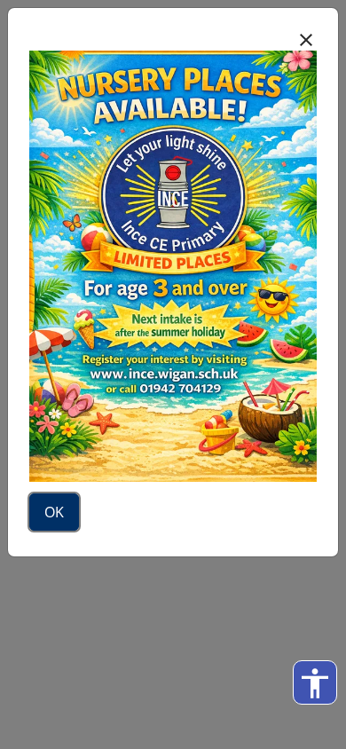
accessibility (315, 683)
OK (54, 512)
